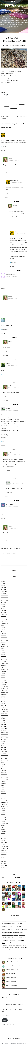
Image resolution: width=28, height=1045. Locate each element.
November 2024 (4, 619)
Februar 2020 (4, 728)
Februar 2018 (4, 774)
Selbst (22, 940)
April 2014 (3, 861)
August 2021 (3, 694)
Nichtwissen (21, 104)
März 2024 (3, 635)
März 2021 (3, 703)
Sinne (3, 943)
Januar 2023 (3, 661)
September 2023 (4, 646)
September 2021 (4, 692)
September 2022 (4, 669)
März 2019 (3, 749)
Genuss (3, 929)
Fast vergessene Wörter (6, 923)
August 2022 (3, 671)
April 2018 (3, 770)
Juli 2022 (3, 673)
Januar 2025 (3, 616)
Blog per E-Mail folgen (14, 1004)
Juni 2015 (3, 835)
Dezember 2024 (4, 618)
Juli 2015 (3, 833)
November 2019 (4, 734)
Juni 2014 (3, 857)
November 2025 (4, 597)
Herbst (17, 929)
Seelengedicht (9, 504)
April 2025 (3, 610)
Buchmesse (4, 921)
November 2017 (4, 779)
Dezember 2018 (4, 755)
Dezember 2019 (4, 732)
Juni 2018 (3, 766)
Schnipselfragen (5, 940)
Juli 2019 (3, 741)
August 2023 (3, 648)
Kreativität (6, 932)
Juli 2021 (3, 696)
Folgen (4, 1020)
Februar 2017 (4, 796)
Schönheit (19, 940)
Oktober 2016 (4, 804)
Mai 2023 (3, 654)
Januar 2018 (3, 776)
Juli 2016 (3, 810)
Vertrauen (5, 945)
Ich (2, 932)
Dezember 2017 (4, 777)
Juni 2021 (3, 697)
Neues (7, 937)
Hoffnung (23, 929)
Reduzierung (17, 937)
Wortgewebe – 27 (14, 977)
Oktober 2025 (4, 598)
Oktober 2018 (4, 758)
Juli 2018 (3, 764)
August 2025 (3, 602)
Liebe (14, 932)
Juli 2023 (3, 650)
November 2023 (4, 642)
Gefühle (26, 926)
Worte (16, 947)
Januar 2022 (3, 684)
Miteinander (4, 935)
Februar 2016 (4, 819)
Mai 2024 (3, 631)
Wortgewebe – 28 (14, 961)
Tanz (11, 943)
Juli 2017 (3, 787)
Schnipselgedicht (13, 940)
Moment (8, 935)
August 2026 (3, 579)
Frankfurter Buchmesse (7, 926)
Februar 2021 (4, 705)
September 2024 (4, 623)
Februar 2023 (4, 659)
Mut (20, 935)
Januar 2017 (3, 798)
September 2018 (4, 760)
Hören (26, 929)
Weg (8, 947)
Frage (17, 923)
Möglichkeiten (23, 935)
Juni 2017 (3, 789)
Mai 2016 (3, 814)
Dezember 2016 (4, 800)
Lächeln (17, 932)
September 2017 (4, 783)
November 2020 (4, 711)
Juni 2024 (3, 629)
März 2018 (3, 772)
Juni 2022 (3, 675)
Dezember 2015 (4, 823)
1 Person (6, 146)
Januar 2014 (3, 867)
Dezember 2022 (4, 663)
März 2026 (3, 589)
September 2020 (4, 715)
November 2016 (4, 802)
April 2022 (3, 678)
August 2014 (3, 854)
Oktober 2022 (4, 667)
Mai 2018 (3, 768)
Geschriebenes (8, 929)
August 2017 (3, 785)
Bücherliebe (13, 921)
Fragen (20, 923)
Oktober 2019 (4, 736)
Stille (8, 943)
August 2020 (3, 716)
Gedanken (22, 926)
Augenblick (8, 918)
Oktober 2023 (4, 644)
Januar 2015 (3, 844)
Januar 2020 (3, 730)
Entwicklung (23, 921)
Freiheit (14, 926)
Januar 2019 (3, 753)
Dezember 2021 (4, 686)
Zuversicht (6, 106)
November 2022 (4, 665)
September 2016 (4, 806)
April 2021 (3, 701)
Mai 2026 (3, 585)
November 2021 (4, 688)
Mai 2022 (3, 677)
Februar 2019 (4, 751)
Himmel (19, 929)
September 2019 (4, 737)
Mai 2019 (3, 745)
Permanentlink (13, 108)
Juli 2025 (3, 604)
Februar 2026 (4, 591)
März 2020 (3, 726)
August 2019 (3, 739)
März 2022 (3, 680)
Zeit (26, 947)
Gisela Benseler (10, 134)
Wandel (6, 947)
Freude (18, 926)
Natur (4, 938)
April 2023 (3, 656)
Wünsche (21, 947)
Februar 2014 (4, 865)
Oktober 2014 (4, 850)
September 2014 (4, 852)
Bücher (9, 921)
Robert (7, 973)
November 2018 (4, 756)
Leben (10, 932)
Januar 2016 (3, 821)
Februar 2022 (4, 682)
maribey (23, 45)
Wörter (18, 947)
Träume (14, 943)
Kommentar (22, 563)
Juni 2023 (3, 652)
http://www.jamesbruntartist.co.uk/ (9, 430)
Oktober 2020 (4, 713)
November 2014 (4, 848)
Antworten (3, 150)
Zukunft (3, 949)
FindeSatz (14, 5)
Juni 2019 (3, 743)
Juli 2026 (3, 581)
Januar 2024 (3, 638)
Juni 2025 (3, 606)
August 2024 (3, 625)
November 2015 (4, 825)
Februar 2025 (4, 614)
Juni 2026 (3, 583)
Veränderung (10, 945)
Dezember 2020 (4, 709)
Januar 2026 (3, 593)
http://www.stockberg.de (11, 464)
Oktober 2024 (4, 621)
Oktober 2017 (4, 781)
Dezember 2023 (4, 640)
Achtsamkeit (4, 918)
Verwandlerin (9, 319)
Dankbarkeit (17, 921)
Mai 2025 (3, 608)
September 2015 (4, 829)
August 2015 (3, 831)
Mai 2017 (3, 791)
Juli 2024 (3, 627)
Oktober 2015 (4, 827)
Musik (17, 935)
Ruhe (20, 937)
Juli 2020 (3, 718)
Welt (11, 947)
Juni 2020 (3, 720)
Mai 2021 (3, 699)
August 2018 (3, 762)
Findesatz (13, 923)
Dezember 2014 (4, 846)
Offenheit (10, 937)
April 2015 (3, 838)
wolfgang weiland (10, 274)
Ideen (4, 932)
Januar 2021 (3, 707)
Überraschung (11, 949)
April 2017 (3, 793)
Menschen (21, 932)
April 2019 (3, 747)
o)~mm (8, 408)
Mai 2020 (3, 722)
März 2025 (3, 612)
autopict (8, 363)
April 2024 (3, 633)
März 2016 (3, 817)
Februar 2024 (4, 637)
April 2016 (3, 815)
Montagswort (13, 935)
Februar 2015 (4, 842)
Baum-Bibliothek (15, 919)
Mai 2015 (3, 836)
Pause (13, 937)
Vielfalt (13, 945)
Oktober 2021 (4, 690)
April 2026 (3, 587)
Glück (13, 929)
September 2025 (4, 600)
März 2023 (3, 658)
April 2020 (3, 724)
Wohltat (13, 947)
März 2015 (3, 840)
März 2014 (3, 863)
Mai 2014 (3, 859)
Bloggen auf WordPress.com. (14, 1038)
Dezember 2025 (4, 595)
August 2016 (3, 808)
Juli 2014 (3, 855)
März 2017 (3, 795)
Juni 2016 (3, 812)
